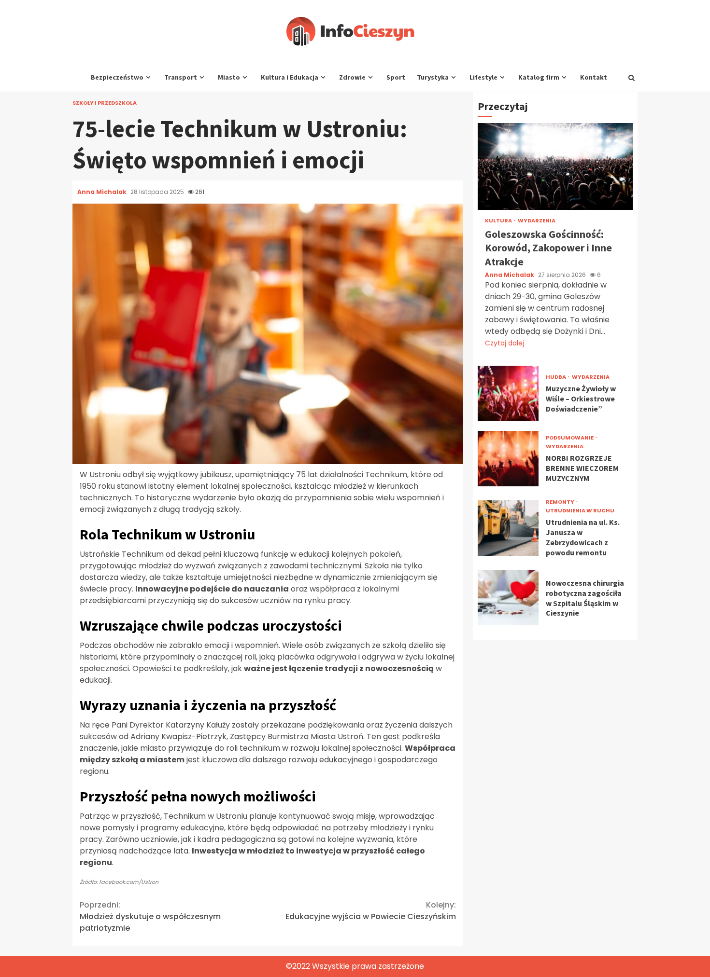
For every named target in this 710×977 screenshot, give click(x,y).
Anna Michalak (102, 192)
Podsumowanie (570, 437)
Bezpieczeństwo (117, 77)
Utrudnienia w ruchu (580, 510)
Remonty (560, 502)
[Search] (631, 78)
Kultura (499, 220)
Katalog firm (538, 77)
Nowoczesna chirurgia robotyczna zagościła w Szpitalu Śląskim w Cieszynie (508, 597)
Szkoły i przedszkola (104, 103)
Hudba (556, 377)
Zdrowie (352, 77)
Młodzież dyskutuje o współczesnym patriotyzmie (150, 916)
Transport (180, 77)
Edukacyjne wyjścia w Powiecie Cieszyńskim (370, 910)
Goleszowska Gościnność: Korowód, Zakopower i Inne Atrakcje (555, 166)
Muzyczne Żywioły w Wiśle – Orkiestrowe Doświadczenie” (508, 393)
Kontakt (593, 77)
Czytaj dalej (504, 343)
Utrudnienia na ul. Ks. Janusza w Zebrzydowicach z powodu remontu (508, 528)
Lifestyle (483, 77)
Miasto (229, 77)
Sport (395, 77)
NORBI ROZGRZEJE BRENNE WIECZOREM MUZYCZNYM (508, 458)
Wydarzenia (536, 220)
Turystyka (433, 77)
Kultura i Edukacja (289, 77)
